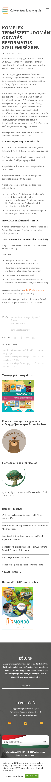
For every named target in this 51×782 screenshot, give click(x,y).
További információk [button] (13, 776)
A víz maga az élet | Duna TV (15, 557)
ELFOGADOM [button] (31, 775)
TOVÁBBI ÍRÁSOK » (11, 572)
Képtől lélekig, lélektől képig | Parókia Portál (23, 564)
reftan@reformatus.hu (33, 289)
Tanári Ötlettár (18, 323)
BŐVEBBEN (25, 685)
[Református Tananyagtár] (21, 12)
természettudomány (20, 329)
